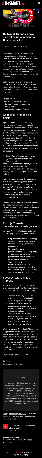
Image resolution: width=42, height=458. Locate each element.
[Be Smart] (12, 3)
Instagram (10, 364)
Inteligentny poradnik (17, 414)
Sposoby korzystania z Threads (17, 109)
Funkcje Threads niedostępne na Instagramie (17, 105)
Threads (19, 364)
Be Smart (9, 361)
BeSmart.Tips (16, 452)
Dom (5, 414)
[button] (33, 3)
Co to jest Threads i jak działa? (16, 101)
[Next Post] (5, 426)
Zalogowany (18, 440)
